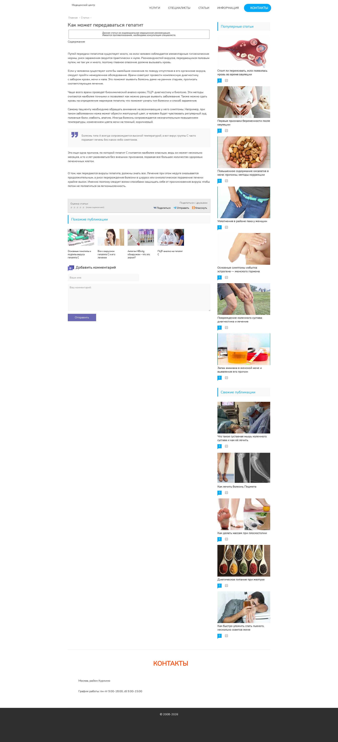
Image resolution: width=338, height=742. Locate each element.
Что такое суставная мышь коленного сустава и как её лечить (242, 438)
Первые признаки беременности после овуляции (243, 123)
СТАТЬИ (203, 8)
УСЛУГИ (154, 8)
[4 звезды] (80, 207)
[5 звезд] (83, 207)
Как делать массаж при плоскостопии (242, 533)
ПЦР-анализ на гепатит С (170, 253)
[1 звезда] (71, 207)
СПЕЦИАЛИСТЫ (178, 8)
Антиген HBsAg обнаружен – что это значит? (139, 254)
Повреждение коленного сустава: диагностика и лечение (239, 319)
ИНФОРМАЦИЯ (228, 8)
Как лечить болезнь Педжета (236, 487)
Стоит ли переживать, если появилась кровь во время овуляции (242, 72)
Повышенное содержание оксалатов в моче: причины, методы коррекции (243, 173)
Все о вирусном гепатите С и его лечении (106, 254)
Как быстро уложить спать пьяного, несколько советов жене (240, 628)
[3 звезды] (77, 207)
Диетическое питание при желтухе (241, 579)
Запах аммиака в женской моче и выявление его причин (239, 370)
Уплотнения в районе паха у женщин (242, 221)
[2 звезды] (74, 207)
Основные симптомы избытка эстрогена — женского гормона (238, 269)
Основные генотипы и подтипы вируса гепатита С (79, 254)
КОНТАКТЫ (258, 8)
